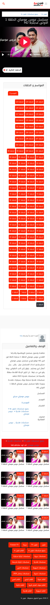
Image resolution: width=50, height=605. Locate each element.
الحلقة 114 (19, 120)
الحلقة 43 (21, 237)
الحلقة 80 (30, 181)
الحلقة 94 (12, 157)
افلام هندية (27, 590)
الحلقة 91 (21, 163)
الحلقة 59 (21, 212)
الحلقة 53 (39, 224)
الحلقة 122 (39, 108)
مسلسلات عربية (40, 556)
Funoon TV (14, 544)
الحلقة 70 (12, 194)
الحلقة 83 (21, 175)
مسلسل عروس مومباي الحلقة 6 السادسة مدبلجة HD (30, 530)
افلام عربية (42, 579)
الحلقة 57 (39, 218)
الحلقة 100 (29, 151)
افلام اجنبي (29, 579)
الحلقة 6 (15, 292)
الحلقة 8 (32, 292)
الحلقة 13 (39, 286)
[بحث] (3, 4)
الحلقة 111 (19, 126)
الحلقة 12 (30, 286)
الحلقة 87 (21, 169)
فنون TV (34, 544)
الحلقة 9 (40, 292)
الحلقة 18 (12, 273)
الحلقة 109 (29, 132)
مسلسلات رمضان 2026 (21, 573)
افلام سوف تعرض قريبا (37, 585)
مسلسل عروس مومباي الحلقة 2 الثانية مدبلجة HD (31, 486)
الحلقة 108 (19, 132)
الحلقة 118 (29, 114)
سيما (25, 544)
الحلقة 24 (30, 267)
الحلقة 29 (39, 261)
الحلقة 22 (12, 267)
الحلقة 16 (30, 280)
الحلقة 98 (11, 151)
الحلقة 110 (39, 132)
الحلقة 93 (39, 163)
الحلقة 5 (40, 298)
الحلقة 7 (23, 292)
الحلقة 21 (39, 273)
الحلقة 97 (39, 157)
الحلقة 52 (30, 224)
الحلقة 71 (21, 194)
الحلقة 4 (32, 298)
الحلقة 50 (12, 224)
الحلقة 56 (30, 218)
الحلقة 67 (21, 200)
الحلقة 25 (39, 267)
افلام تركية (20, 585)
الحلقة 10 (12, 286)
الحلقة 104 (39, 144)
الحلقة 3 (23, 298)
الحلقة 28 (30, 261)
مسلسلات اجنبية (40, 573)
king (21, 336)
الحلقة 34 (12, 249)
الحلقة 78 (12, 181)
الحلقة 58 (12, 212)
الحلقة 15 (21, 280)
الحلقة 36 (30, 249)
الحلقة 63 (21, 206)
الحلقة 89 (39, 169)
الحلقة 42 (12, 237)
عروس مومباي (33, 445)
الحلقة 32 (30, 255)
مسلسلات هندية (22, 411)
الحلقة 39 (21, 243)
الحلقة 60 (30, 212)
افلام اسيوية (41, 590)
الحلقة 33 (39, 255)
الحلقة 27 (21, 261)
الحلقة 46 (12, 230)
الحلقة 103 (29, 144)
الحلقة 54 (12, 218)
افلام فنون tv (19, 550)
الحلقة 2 (15, 298)
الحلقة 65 (39, 206)
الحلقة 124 (29, 101)
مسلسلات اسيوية (39, 567)
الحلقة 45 (39, 237)
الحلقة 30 (12, 255)
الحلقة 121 (29, 108)
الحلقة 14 (12, 280)
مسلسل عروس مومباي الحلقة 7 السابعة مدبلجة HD (30, 508)
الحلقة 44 (30, 237)
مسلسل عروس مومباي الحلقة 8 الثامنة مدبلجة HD (31, 464)
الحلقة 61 (39, 212)
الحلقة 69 (39, 200)
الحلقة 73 (39, 194)
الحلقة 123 (19, 101)
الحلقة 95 (21, 157)
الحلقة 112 (29, 126)
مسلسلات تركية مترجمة (20, 562)
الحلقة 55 (21, 218)
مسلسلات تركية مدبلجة (21, 556)
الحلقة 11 (21, 286)
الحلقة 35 (21, 249)
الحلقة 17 (39, 280)
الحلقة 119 (39, 114)
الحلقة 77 (39, 187)
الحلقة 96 (30, 157)
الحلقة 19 (21, 273)
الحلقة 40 (30, 243)
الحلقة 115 (29, 120)
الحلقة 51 (21, 224)
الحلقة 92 (30, 163)
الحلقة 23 (21, 267)
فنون (44, 544)
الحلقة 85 (39, 175)
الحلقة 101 (39, 151)
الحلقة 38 (12, 243)
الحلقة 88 (30, 169)
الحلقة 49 (39, 230)
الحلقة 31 (21, 255)
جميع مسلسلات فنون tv (29, 14)
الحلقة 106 (29, 138)
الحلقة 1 (40, 304)
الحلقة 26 (12, 261)
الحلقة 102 (19, 144)
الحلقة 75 (21, 187)
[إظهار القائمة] (46, 3)
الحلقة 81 (39, 181)
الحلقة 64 (30, 206)
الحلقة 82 (12, 175)
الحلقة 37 (39, 249)
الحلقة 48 (30, 230)
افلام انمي (16, 579)
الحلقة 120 (19, 108)
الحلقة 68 (30, 200)
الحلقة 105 (19, 138)
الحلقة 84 (30, 175)
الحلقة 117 (19, 114)
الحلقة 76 (30, 187)
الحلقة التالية (13, 70)
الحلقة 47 (21, 230)
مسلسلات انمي (22, 567)
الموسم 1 (13, 93)
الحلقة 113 (39, 126)
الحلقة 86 (12, 169)
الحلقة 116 (39, 120)
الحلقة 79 (21, 181)
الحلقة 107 (39, 138)
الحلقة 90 (12, 163)
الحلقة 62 (12, 206)
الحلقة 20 (30, 273)
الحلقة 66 (12, 200)
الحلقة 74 (12, 187)
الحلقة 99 (20, 151)
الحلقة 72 (30, 194)
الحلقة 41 (39, 243)
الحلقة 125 (39, 101)
